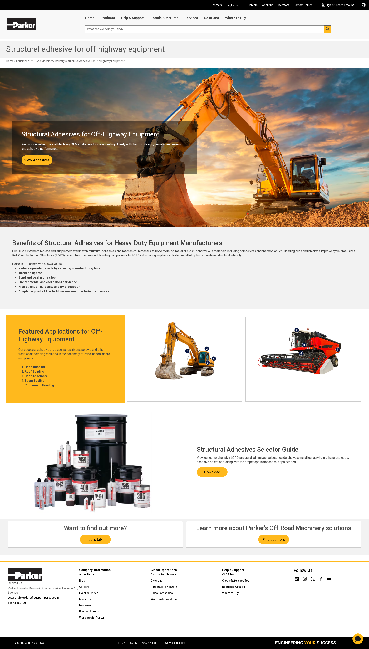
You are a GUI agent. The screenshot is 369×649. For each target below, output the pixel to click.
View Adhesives (37, 160)
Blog (82, 580)
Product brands (89, 611)
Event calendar (88, 593)
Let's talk (95, 539)
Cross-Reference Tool (236, 580)
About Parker (87, 574)
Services (191, 18)
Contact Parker (303, 5)
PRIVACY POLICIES (150, 643)
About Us (267, 5)
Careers (253, 5)
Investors (283, 5)
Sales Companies (162, 593)
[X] (313, 578)
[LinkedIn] (297, 578)
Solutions (211, 18)
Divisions (156, 580)
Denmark (216, 5)
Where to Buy (235, 18)
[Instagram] (305, 578)
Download (212, 472)
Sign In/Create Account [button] (340, 5)
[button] (233, 5)
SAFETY (135, 643)
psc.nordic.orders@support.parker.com (33, 597)
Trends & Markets (164, 18)
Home (89, 18)
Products (108, 18)
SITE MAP (123, 643)
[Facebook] (321, 578)
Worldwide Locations (164, 599)
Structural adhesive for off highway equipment (85, 49)
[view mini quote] (364, 5)
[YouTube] (329, 578)
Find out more (274, 539)
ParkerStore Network (164, 586)
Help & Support (133, 18)
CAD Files (228, 574)
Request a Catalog (233, 586)
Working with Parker (91, 617)
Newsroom (86, 605)
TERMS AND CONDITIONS (173, 643)
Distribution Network (163, 574)
